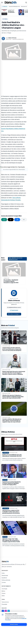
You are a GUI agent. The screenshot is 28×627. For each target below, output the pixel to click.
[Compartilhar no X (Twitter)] (11, 219)
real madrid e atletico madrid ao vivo (15, 259)
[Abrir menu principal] (2, 2)
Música (3, 591)
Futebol (5, 19)
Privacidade (4, 604)
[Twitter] (8, 611)
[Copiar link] (24, 219)
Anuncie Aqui (5, 575)
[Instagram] (6, 611)
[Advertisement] (14, 77)
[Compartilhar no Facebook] (17, 219)
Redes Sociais (15, 310)
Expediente (4, 577)
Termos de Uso (5, 602)
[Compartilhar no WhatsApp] (4, 219)
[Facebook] (3, 611)
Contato (4, 582)
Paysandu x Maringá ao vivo (14, 6)
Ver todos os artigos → (14, 314)
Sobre (3, 573)
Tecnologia (4, 588)
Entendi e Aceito (14, 624)
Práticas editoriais (6, 580)
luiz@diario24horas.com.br (15, 307)
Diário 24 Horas (12, 37)
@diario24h (14, 304)
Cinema (3, 593)
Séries (3, 595)
